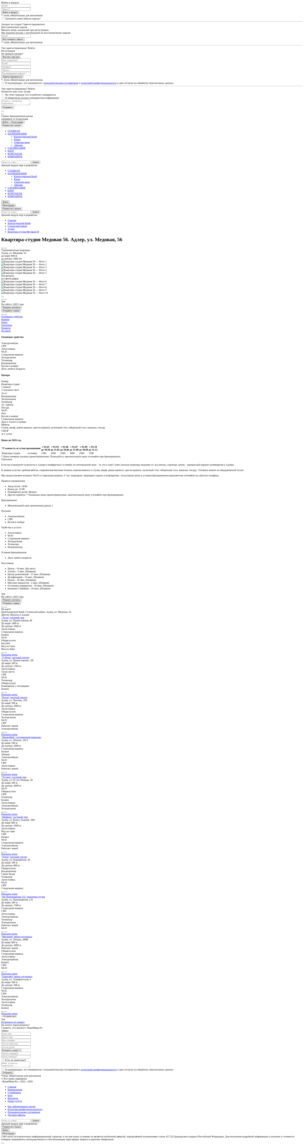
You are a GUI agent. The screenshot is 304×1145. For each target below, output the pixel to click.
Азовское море (22, 142)
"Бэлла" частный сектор (14, 697)
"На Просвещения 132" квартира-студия (23, 896)
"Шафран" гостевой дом (14, 817)
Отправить (8, 107)
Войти (5, 122)
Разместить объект (12, 125)
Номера (5, 319)
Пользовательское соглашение (24, 1112)
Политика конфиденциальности (25, 1109)
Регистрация (17, 122)
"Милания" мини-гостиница (16, 936)
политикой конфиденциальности (99, 83)
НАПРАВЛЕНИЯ (17, 133)
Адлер (11, 229)
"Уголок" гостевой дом (13, 777)
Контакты (13, 1098)
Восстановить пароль (13, 39)
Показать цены (9, 654)
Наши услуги (15, 1101)
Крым (17, 139)
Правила (6, 328)
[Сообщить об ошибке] (5, 248)
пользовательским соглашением (61, 83)
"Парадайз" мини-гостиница (16, 976)
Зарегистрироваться (12, 77)
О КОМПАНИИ (16, 148)
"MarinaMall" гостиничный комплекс (21, 737)
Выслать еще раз (11, 57)
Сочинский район (17, 226)
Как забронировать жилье (21, 1106)
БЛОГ (11, 151)
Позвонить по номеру (13, 1022)
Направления (15, 1089)
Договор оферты (16, 1115)
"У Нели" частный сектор (15, 657)
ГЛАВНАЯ (14, 131)
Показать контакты (11, 307)
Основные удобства (12, 316)
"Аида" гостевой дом (12, 617)
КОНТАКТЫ (15, 153)
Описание (6, 325)
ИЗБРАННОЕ (15, 156)
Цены (4, 322)
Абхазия (18, 145)
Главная (12, 220)
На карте (6, 330)
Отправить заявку (11, 311)
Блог (10, 1095)
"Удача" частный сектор (14, 857)
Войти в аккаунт (10, 12)
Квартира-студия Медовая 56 (23, 231)
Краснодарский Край (25, 136)
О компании (14, 1092)
